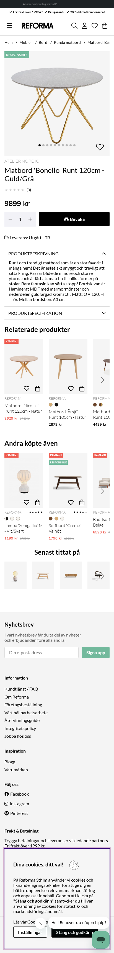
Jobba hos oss (17, 736)
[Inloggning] (84, 25)
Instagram (19, 803)
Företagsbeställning (23, 704)
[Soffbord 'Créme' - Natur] (43, 575)
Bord (43, 42)
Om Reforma (16, 696)
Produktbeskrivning (33, 253)
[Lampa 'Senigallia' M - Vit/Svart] (23, 480)
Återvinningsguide (22, 720)
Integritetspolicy (20, 728)
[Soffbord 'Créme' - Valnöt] (68, 480)
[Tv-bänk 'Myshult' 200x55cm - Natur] (71, 575)
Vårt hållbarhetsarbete (26, 712)
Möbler (25, 42)
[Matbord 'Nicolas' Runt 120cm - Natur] (23, 366)
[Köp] (37, 388)
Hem (8, 42)
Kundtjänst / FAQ (21, 688)
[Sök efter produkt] (74, 25)
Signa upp (95, 652)
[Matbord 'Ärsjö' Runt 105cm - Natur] (68, 366)
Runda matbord (67, 42)
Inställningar (30, 932)
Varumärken (16, 769)
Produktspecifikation (35, 313)
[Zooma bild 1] (57, 103)
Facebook (19, 793)
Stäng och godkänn (74, 932)
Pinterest (19, 813)
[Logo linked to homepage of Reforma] (37, 26)
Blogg (9, 761)
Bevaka (77, 219)
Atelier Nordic (21, 161)
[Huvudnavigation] (9, 25)
